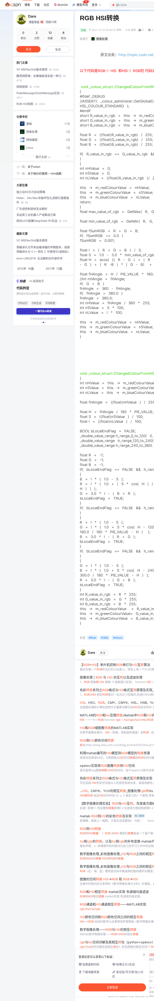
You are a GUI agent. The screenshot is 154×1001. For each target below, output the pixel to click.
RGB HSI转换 (30, 103)
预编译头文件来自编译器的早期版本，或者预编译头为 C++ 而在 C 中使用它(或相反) (43, 249)
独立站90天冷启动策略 (30, 192)
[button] (41, 322)
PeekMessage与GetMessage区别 (38, 95)
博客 (27, 4)
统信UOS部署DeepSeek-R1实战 (41, 220)
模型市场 (82, 4)
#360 (104, 637)
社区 (46, 4)
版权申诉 (113, 996)
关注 (102, 652)
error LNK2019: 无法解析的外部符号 (39, 258)
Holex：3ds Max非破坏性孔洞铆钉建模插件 (42, 200)
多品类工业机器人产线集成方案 (36, 214)
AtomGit (62, 4)
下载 (37, 4)
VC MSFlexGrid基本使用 (37, 69)
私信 (58, 49)
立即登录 (112, 987)
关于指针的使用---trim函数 (45, 173)
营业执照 (140, 996)
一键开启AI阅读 (43, 311)
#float (92, 637)
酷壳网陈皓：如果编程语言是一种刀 (39, 78)
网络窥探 (27, 86)
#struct (118, 637)
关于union (34, 166)
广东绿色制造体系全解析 (31, 208)
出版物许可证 (126, 996)
